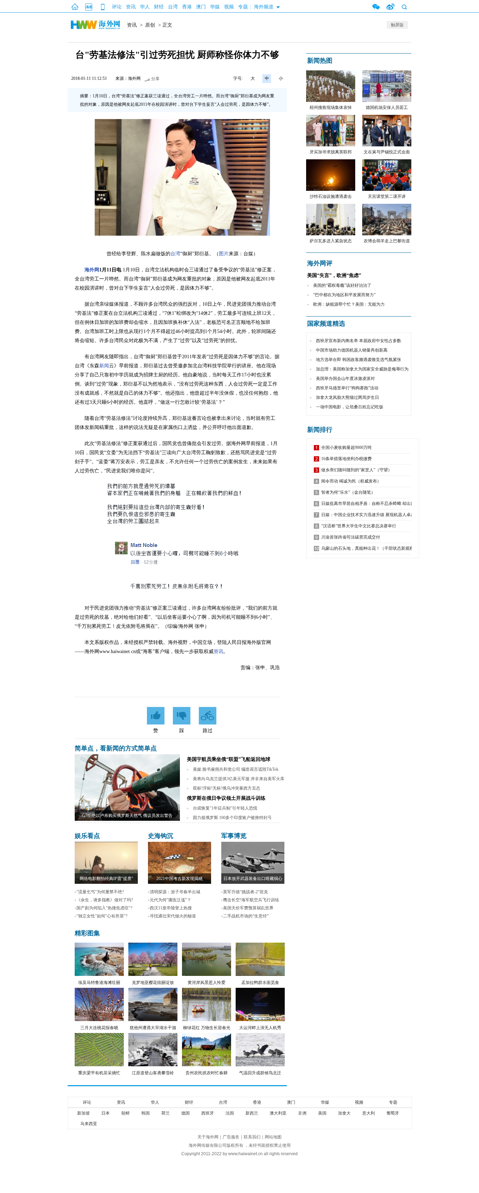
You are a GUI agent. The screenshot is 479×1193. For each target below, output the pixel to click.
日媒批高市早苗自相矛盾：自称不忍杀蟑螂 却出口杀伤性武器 (378, 503)
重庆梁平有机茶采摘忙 (99, 1072)
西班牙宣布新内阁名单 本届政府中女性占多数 (358, 340)
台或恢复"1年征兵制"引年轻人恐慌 (225, 808)
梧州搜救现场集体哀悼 (331, 107)
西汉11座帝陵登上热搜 (171, 908)
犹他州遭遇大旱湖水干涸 (153, 1027)
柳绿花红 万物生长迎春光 (206, 1027)
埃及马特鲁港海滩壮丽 (99, 982)
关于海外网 (207, 1137)
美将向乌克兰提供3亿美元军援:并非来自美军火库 (238, 778)
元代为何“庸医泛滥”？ (170, 899)
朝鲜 (125, 1113)
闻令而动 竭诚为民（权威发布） (351, 481)
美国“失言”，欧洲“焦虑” (334, 275)
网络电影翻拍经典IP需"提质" (106, 878)
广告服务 (231, 1137)
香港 (187, 6)
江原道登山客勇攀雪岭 (153, 1072)
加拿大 (344, 1113)
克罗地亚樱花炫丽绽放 (153, 982)
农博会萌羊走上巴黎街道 (387, 240)
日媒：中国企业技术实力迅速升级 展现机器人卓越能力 (372, 514)
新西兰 (251, 1113)
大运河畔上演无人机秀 (260, 1027)
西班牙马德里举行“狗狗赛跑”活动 (347, 388)
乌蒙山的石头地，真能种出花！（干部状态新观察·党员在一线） (380, 548)
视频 (229, 6)
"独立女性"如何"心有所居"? (101, 916)
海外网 (92, 269)
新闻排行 (319, 429)
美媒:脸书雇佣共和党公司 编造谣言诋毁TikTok (235, 769)
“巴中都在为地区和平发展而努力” (344, 294)
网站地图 (273, 1137)
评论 (117, 6)
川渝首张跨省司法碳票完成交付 (350, 537)
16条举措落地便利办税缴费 (346, 458)
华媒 (215, 6)
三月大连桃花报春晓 (99, 1027)
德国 (185, 1113)
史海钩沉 (160, 835)
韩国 (145, 1113)
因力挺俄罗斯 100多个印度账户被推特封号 (232, 817)
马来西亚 (88, 1123)
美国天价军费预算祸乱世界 (248, 908)
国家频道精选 (326, 323)
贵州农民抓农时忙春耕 (206, 1072)
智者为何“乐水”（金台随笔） (348, 492)
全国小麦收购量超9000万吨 (346, 447)
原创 (150, 25)
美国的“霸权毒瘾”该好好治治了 (342, 285)
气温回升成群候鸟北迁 (260, 1072)
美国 (322, 1113)
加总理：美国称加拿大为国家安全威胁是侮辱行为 (362, 369)
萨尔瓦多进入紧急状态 (331, 240)
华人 (145, 6)
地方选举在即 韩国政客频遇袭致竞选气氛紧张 (358, 359)
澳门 (201, 6)
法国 (229, 1113)
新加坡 (83, 1113)
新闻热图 (319, 60)
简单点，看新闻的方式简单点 (116, 748)
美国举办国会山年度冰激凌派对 (345, 378)
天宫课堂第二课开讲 (387, 196)
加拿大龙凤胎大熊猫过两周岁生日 (347, 397)
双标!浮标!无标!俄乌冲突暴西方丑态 (226, 788)
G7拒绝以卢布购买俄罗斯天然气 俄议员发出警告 (127, 815)
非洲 (302, 1113)
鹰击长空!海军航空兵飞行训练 (251, 899)
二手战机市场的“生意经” (246, 916)
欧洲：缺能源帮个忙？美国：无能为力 (349, 304)
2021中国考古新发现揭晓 (179, 878)
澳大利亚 (278, 1113)
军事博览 (234, 835)
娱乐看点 (87, 835)
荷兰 (165, 1113)
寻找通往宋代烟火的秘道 (173, 916)
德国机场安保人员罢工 (387, 107)
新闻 (104, 365)
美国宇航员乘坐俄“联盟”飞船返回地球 (228, 759)
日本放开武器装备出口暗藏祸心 (252, 878)
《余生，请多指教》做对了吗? (104, 899)
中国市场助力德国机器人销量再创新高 (351, 350)
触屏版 (397, 24)
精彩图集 (87, 933)
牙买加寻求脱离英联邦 (331, 152)
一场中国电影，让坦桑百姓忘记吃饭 (349, 406)
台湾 (173, 6)
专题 (243, 6)
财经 (159, 6)
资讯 (131, 6)
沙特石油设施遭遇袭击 (331, 196)
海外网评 (319, 263)
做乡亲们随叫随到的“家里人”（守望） (356, 469)
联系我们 (252, 1137)
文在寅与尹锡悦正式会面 (387, 152)
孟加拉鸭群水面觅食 (260, 982)
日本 (105, 1113)
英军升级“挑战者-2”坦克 (245, 891)
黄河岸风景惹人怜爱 (206, 982)
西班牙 (207, 1113)
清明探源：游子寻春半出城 (175, 891)
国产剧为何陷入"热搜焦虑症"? (104, 908)
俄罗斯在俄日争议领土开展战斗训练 (226, 798)
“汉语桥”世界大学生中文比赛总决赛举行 (358, 525)
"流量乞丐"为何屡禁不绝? (100, 891)
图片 (224, 253)
